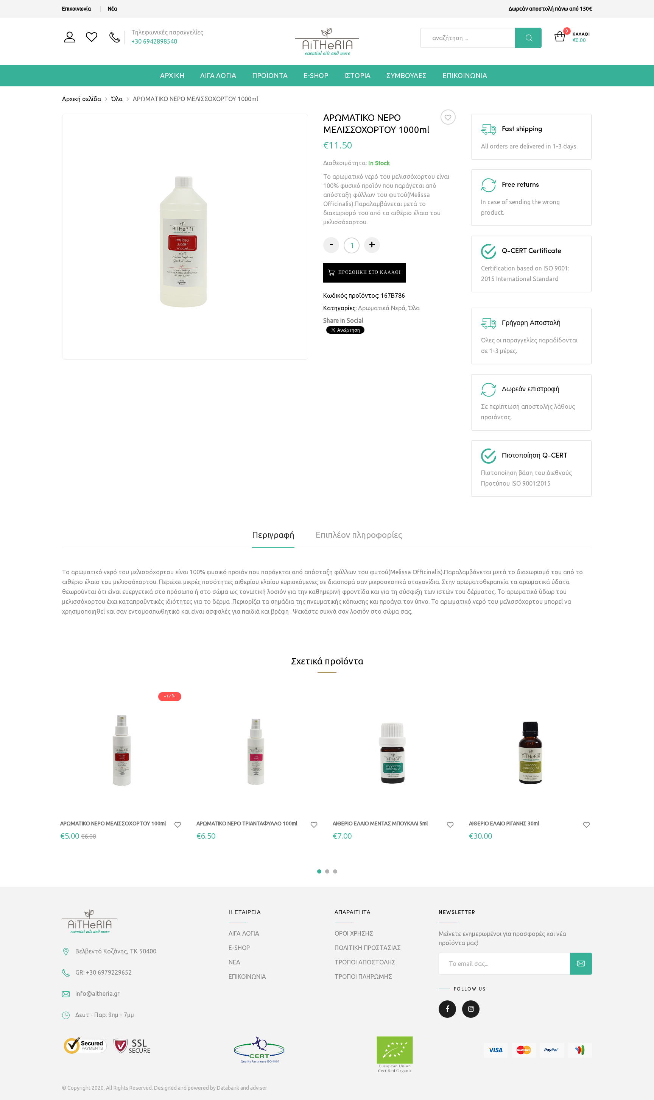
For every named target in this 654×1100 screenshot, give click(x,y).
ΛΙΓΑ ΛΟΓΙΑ (218, 75)
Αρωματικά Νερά (381, 308)
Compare (151, 800)
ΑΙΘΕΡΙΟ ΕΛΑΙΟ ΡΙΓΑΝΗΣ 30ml (504, 823)
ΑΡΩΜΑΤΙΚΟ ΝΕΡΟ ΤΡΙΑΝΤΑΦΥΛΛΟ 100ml (246, 823)
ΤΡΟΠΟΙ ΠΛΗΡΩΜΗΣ (363, 976)
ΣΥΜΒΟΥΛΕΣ (406, 75)
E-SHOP (316, 75)
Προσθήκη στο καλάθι (126, 800)
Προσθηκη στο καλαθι (369, 272)
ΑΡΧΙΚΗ (172, 75)
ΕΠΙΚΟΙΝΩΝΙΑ (464, 75)
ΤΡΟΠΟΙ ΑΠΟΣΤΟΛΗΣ (365, 962)
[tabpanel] (122, 765)
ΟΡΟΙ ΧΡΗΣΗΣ (354, 933)
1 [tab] (319, 871)
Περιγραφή (273, 534)
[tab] (273, 535)
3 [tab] (335, 871)
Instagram (471, 1014)
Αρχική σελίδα (81, 98)
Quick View (102, 798)
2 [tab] (327, 871)
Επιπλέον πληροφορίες (359, 534)
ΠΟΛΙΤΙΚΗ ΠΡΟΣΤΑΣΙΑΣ (368, 947)
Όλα (117, 98)
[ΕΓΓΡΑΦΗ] (581, 964)
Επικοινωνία (76, 9)
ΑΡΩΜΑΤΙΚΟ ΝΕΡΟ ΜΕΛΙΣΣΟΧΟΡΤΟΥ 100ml (113, 823)
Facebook (447, 1014)
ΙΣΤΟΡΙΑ (357, 75)
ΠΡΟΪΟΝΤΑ (270, 75)
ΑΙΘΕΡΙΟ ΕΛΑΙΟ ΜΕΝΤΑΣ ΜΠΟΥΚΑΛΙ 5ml (380, 823)
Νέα (112, 9)
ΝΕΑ (234, 962)
